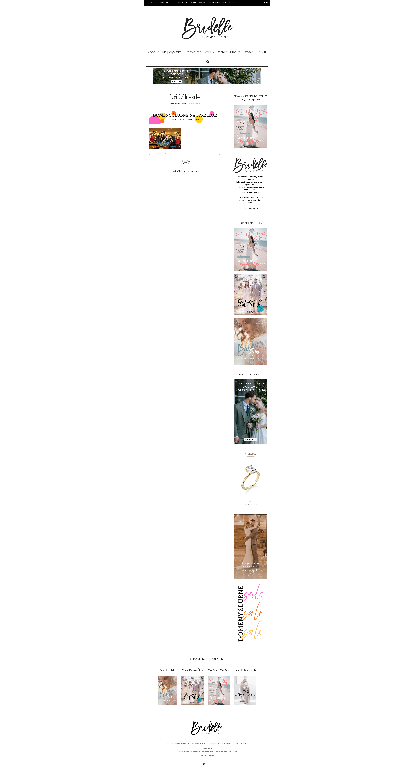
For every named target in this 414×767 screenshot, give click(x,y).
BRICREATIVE (202, 3)
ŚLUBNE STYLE (235, 52)
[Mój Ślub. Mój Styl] (219, 690)
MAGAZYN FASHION (214, 3)
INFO (164, 52)
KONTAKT (235, 3)
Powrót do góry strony (207, 755)
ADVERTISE (193, 3)
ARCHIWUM (261, 52)
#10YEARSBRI (160, 3)
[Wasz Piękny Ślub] (192, 690)
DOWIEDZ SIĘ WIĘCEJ (250, 209)
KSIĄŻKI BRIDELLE (171, 3)
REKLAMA (184, 3)
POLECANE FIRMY (194, 52)
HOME (152, 3)
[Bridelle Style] (167, 690)
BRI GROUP (222, 52)
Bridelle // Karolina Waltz (179, 103)
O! (179, 3)
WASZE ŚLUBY (209, 52)
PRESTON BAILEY (207, 749)
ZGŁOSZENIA (226, 3)
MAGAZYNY (248, 52)
